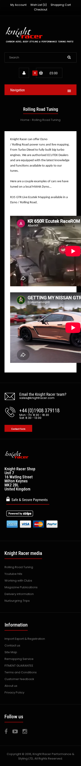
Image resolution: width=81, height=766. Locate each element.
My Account (18, 5)
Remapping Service (19, 659)
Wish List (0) (38, 5)
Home (24, 120)
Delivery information (19, 594)
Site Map (10, 652)
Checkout (40, 9)
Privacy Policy (14, 692)
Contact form (18, 429)
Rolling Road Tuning (46, 120)
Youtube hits (13, 574)
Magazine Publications (21, 587)
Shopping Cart (61, 5)
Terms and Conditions (20, 672)
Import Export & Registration (24, 639)
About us (10, 686)
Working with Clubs (18, 580)
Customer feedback (19, 679)
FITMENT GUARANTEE (18, 665)
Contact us (12, 645)
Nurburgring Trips (17, 601)
